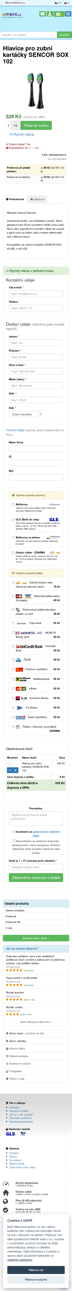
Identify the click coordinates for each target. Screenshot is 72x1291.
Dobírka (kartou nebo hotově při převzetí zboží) (38, 584)
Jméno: (14, 336)
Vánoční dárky (16, 1048)
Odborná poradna (18, 1056)
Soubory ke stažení (19, 1063)
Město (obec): (17, 379)
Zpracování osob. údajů (22, 1167)
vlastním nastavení (19, 1259)
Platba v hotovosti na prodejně (41, 729)
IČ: (10, 456)
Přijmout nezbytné (36, 1279)
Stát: (12, 408)
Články (13, 1156)
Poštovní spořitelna (42, 669)
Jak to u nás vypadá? (21, 1114)
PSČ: (13, 393)
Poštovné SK (13, 922)
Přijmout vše (36, 1270)
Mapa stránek (17, 1163)
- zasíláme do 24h (26, 1033)
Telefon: (14, 301)
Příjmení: (15, 350)
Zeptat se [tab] (38, 199)
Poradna (14, 1153)
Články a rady (16, 1078)
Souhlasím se (37, 833)
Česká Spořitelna (43, 717)
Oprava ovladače (15, 910)
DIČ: (11, 471)
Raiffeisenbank (46, 679)
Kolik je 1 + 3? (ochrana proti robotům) (33, 860)
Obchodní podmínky (20, 1118)
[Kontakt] (42, 13)
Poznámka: (36, 808)
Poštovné (11, 916)
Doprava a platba (18, 1111)
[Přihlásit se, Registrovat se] (50, 13)
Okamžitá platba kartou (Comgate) (38, 598)
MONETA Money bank (38, 635)
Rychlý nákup (23, 134)
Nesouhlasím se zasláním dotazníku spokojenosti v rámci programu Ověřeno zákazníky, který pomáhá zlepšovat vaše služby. (36, 847)
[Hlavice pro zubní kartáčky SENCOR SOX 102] (36, 91)
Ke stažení (15, 1160)
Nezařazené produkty (21, 1121)
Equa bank (44, 623)
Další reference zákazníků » (36, 1022)
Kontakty (14, 1107)
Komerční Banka (44, 698)
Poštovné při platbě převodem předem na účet (38, 612)
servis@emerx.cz (16, 2)
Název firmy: (16, 442)
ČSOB (41, 659)
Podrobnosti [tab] (16, 199)
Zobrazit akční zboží (35, 938)
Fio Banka (42, 707)
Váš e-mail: (16, 287)
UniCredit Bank (38, 648)
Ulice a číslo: (17, 365)
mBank (44, 688)
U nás (9, 927)
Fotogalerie (15, 1071)
